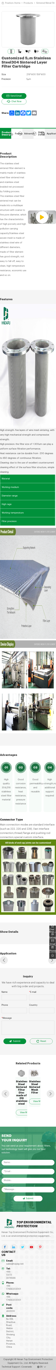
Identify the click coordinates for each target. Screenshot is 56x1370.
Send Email (16, 96)
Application (51, 134)
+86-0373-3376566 (11, 1275)
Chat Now (16, 101)
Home (17, 3)
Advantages (29, 134)
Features (18, 134)
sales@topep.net (15, 1264)
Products (28, 3)
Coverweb (26, 1367)
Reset (43, 1041)
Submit (17, 1041)
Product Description (6, 133)
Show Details (41, 133)
